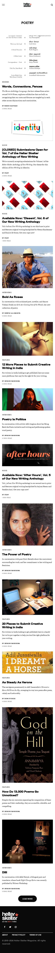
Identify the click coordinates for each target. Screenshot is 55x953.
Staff (7, 173)
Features (6, 360)
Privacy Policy (18, 935)
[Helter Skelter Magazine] (28, 5)
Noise (4, 145)
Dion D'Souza (10, 699)
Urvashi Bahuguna (12, 381)
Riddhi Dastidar (11, 106)
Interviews (7, 292)
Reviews (5, 82)
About (5, 935)
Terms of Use (35, 935)
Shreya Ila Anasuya (12, 313)
